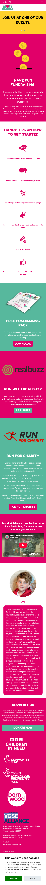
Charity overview (9, 851)
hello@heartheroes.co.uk (12, 844)
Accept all (13, 878)
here (16, 872)
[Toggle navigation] (42, 2)
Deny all (33, 878)
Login (5, 2)
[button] (21, 30)
